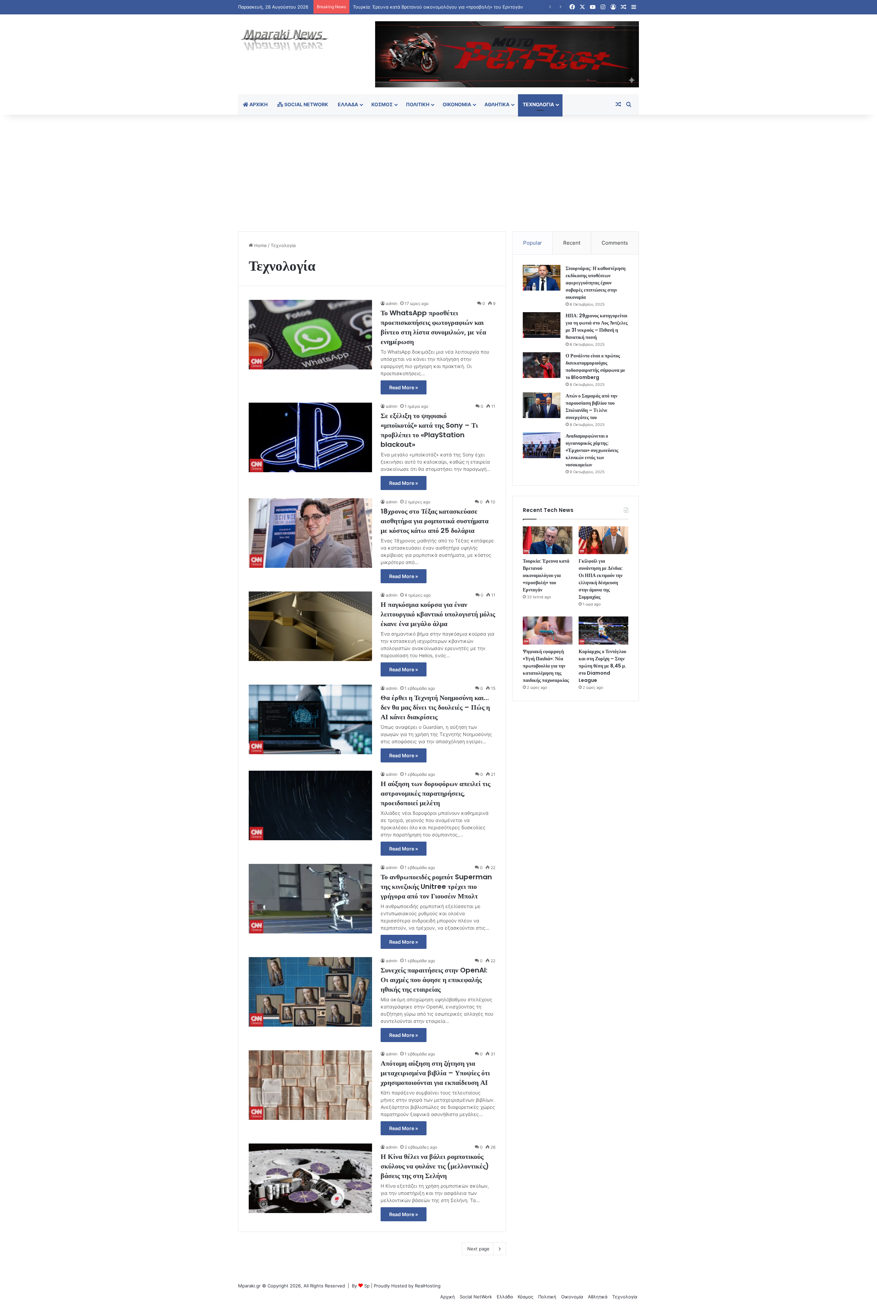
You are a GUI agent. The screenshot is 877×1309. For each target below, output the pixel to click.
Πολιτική (417, 104)
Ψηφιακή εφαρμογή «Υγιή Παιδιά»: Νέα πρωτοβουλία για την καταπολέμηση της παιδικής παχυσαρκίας (546, 666)
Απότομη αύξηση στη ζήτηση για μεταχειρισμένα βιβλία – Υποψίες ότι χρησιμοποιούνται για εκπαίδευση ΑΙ (435, 1073)
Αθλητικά (496, 104)
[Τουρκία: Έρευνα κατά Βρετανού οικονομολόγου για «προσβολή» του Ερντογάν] (547, 540)
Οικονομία (457, 104)
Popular (532, 243)
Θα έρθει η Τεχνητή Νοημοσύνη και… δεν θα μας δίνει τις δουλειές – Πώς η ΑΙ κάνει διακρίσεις (435, 707)
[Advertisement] (438, 173)
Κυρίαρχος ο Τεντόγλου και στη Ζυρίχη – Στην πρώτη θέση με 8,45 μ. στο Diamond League (602, 666)
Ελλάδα (348, 104)
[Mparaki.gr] (284, 40)
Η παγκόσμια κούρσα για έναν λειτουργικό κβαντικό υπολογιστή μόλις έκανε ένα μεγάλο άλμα (438, 614)
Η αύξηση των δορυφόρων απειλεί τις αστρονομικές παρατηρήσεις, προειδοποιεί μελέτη (435, 793)
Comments (615, 243)
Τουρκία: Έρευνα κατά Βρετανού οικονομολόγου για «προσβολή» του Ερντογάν (546, 575)
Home (260, 245)
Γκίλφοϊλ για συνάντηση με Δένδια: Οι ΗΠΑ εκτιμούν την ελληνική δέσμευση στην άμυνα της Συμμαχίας (601, 579)
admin (391, 303)
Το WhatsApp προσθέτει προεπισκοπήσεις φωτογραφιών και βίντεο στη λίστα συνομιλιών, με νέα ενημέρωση (433, 327)
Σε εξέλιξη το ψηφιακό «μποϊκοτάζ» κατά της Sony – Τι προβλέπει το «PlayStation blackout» (429, 430)
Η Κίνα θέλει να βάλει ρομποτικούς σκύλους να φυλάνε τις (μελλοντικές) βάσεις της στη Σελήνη (435, 1166)
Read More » (403, 387)
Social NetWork (305, 104)
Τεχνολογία (538, 104)
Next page (478, 1248)
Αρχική (258, 104)
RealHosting (428, 1285)
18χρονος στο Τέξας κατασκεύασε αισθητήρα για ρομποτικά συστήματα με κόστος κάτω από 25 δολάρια (435, 520)
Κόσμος (382, 104)
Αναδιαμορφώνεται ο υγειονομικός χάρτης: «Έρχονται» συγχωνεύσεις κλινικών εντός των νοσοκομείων (592, 450)
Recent (571, 243)
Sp (367, 1285)
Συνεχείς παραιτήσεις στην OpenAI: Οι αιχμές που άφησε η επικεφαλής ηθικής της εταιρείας (434, 979)
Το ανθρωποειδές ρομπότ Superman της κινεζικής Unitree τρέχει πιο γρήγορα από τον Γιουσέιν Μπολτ (436, 886)
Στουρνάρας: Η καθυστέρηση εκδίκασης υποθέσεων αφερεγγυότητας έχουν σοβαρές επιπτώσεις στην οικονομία (596, 283)
